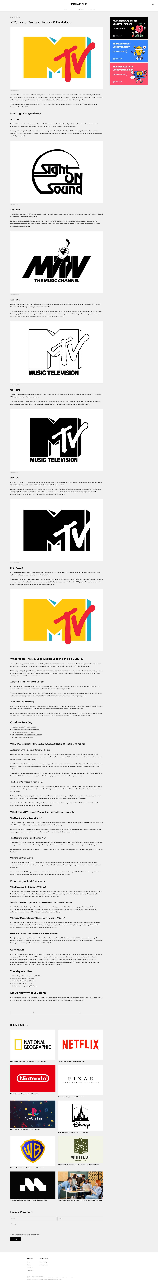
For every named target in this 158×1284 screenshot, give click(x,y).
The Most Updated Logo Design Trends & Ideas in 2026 (28, 1200)
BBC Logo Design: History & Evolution (22, 737)
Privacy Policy (43, 1262)
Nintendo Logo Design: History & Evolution (23, 981)
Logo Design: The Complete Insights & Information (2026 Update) (80, 1200)
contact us (59, 1279)
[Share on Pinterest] (33, 1012)
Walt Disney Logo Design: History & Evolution (24, 727)
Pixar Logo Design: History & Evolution (22, 983)
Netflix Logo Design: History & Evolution (23, 978)
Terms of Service (44, 1264)
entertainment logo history (23, 696)
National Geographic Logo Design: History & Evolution (26, 976)
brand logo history (24, 107)
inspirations (80, 1000)
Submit (15, 1239)
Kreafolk (50, 998)
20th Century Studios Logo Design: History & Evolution (27, 734)
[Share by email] (80, 1012)
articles (71, 1000)
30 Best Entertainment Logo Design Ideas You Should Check (78, 1165)
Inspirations (81, 9)
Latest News (91, 9)
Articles (72, 9)
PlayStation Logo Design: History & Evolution (24, 986)
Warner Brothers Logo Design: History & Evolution (25, 729)
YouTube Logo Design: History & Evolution (23, 732)
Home (65, 9)
